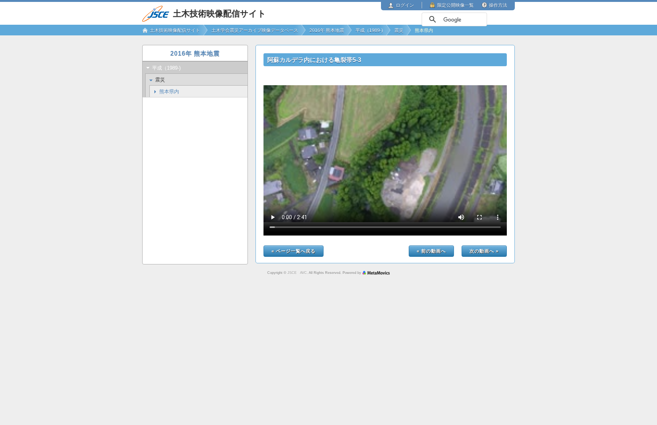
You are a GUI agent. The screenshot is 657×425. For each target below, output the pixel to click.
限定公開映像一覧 (455, 5)
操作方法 (498, 5)
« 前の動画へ (431, 251)
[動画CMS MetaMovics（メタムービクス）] (376, 273)
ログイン (405, 5)
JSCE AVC (297, 273)
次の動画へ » (484, 251)
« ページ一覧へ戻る (293, 251)
